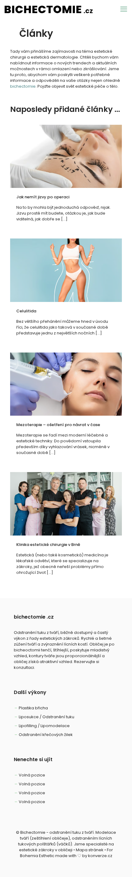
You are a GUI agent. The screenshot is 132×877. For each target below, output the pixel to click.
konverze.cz (100, 856)
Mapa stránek (89, 850)
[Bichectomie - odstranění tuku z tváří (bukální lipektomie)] (49, 9)
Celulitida (26, 311)
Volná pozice (32, 775)
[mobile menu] (123, 9)
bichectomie (23, 86)
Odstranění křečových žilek (46, 735)
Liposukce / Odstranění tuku (46, 717)
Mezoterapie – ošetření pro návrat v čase (58, 425)
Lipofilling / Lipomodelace (44, 726)
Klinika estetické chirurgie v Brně (48, 544)
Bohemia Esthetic (37, 856)
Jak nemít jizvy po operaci (42, 197)
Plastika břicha (33, 708)
